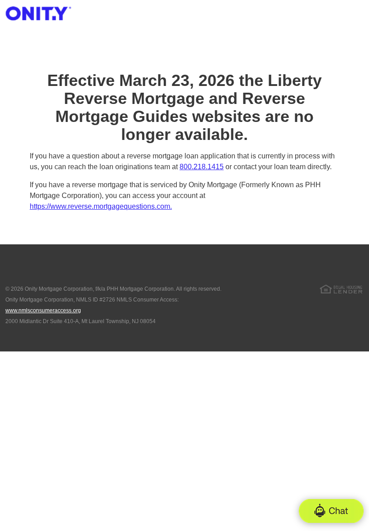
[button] (331, 511)
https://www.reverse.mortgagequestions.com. (101, 206)
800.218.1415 (202, 167)
